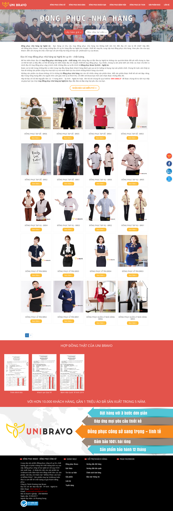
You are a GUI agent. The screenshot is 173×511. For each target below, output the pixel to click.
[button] (169, 179)
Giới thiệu (69, 468)
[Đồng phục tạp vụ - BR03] (68, 205)
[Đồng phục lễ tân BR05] (68, 251)
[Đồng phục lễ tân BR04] (101, 251)
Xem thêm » (36, 138)
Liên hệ (166, 5)
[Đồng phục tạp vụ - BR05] (133, 159)
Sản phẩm (69, 477)
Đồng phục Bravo (72, 464)
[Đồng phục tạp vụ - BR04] (36, 205)
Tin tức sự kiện (71, 472)
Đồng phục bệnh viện (118, 5)
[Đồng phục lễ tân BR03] (133, 251)
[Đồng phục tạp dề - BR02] (36, 159)
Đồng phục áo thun (137, 5)
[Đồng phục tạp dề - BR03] (132, 113)
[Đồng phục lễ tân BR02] (36, 296)
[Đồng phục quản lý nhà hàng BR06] (101, 296)
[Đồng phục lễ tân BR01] (68, 296)
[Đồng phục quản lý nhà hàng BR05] (133, 296)
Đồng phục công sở (57, 5)
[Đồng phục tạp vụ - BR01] (133, 205)
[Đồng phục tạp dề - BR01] (68, 159)
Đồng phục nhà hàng (77, 5)
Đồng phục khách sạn (97, 5)
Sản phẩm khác (154, 5)
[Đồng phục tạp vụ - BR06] (101, 159)
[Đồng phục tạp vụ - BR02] (101, 205)
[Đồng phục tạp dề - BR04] (100, 113)
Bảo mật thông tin (93, 477)
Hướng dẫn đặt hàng (93, 464)
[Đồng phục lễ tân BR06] (36, 251)
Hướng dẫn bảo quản (93, 468)
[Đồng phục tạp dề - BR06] (36, 113)
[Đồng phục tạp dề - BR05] (68, 113)
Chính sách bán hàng (93, 472)
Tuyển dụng (70, 485)
